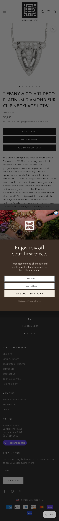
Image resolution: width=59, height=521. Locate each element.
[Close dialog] (56, 213)
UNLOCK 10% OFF (29, 293)
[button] (29, 304)
